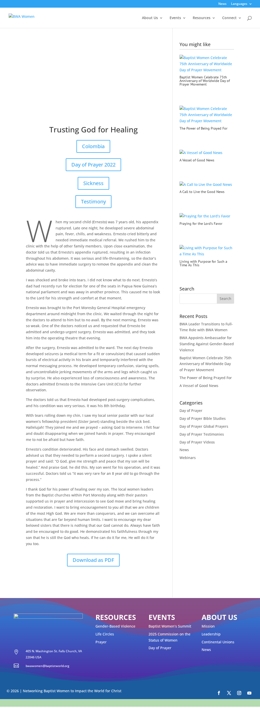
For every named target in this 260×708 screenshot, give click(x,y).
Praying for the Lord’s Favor (201, 223)
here (184, 702)
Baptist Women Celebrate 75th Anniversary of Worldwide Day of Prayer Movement (205, 81)
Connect (229, 18)
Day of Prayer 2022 (93, 164)
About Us (150, 18)
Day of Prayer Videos (197, 442)
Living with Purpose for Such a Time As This (203, 263)
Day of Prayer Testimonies (202, 434)
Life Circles (104, 634)
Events (175, 18)
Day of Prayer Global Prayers (204, 426)
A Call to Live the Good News (202, 191)
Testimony (93, 201)
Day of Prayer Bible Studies (203, 418)
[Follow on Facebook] (219, 693)
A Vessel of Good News (197, 160)
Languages (239, 4)
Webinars (188, 457)
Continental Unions (218, 642)
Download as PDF (93, 560)
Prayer (101, 642)
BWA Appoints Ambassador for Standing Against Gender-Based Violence (207, 343)
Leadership (211, 634)
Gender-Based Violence (115, 626)
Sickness (93, 183)
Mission (208, 626)
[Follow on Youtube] (249, 693)
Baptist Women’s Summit (170, 626)
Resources (201, 18)
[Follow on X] (229, 693)
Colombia (93, 146)
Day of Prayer (191, 410)
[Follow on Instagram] (239, 693)
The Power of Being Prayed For (204, 128)
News (222, 4)
